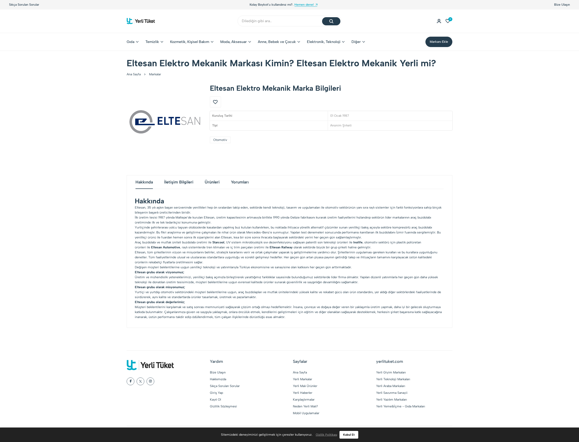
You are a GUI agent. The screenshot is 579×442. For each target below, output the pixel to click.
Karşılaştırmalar (304, 400)
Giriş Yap (216, 393)
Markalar (155, 74)
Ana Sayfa (134, 74)
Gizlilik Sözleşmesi (223, 406)
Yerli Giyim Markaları (391, 372)
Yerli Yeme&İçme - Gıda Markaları (400, 406)
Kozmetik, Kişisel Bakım (189, 42)
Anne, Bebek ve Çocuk (277, 42)
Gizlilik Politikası (326, 434)
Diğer (356, 42)
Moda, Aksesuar (233, 42)
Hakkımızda (218, 379)
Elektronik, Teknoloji (323, 42)
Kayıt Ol (215, 400)
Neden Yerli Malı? (305, 406)
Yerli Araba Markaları (390, 386)
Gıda (130, 42)
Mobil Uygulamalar (306, 413)
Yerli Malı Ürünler (305, 386)
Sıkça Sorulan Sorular (24, 5)
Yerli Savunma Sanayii (392, 393)
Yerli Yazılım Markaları (391, 400)
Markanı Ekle (439, 42)
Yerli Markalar (302, 379)
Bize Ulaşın (562, 5)
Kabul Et (349, 434)
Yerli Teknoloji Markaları (393, 379)
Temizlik (152, 42)
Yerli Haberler (302, 393)
